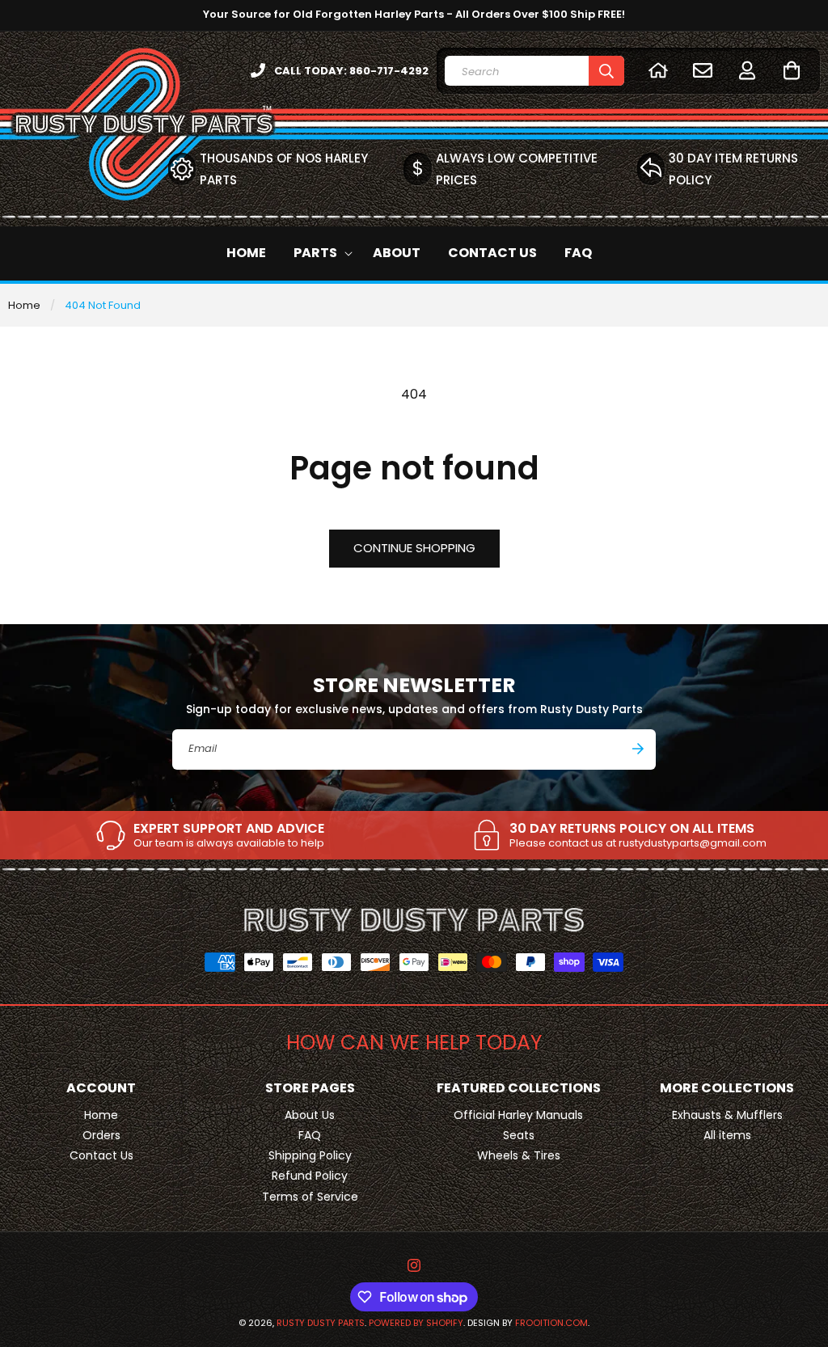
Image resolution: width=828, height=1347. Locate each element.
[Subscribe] (638, 748)
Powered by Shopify (416, 1322)
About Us (310, 1115)
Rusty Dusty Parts (321, 1322)
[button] (791, 70)
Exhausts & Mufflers (727, 1115)
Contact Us (101, 1155)
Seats (518, 1135)
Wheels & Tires (518, 1155)
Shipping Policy (310, 1155)
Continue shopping (414, 547)
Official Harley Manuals (518, 1115)
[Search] (606, 71)
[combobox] (534, 71)
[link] (209, 835)
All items (727, 1135)
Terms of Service (310, 1197)
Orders (101, 1135)
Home (24, 305)
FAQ (309, 1135)
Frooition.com (551, 1322)
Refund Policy (310, 1176)
